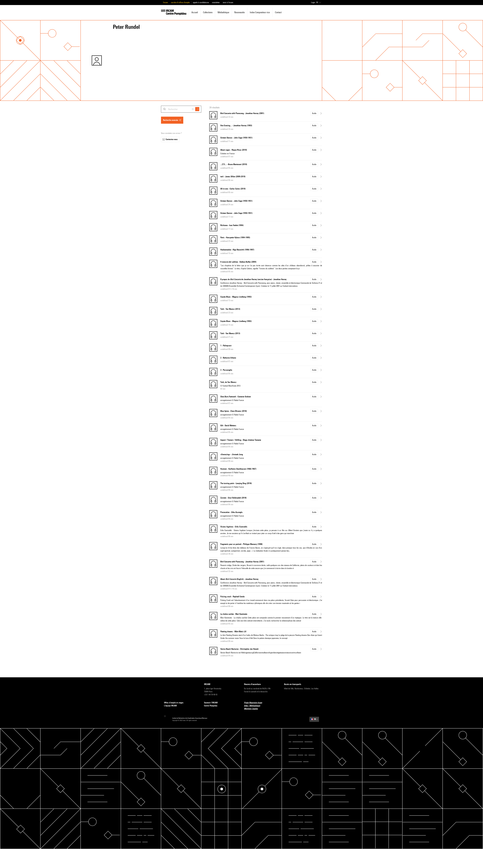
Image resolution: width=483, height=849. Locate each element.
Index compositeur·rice (260, 12)
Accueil (194, 12)
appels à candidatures (201, 2)
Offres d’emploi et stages (174, 702)
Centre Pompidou (210, 705)
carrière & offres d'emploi (180, 2)
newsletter (216, 2)
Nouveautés (239, 12)
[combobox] (181, 109)
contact (278, 12)
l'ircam (165, 2)
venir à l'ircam (228, 2)
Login (313, 2)
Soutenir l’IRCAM (211, 702)
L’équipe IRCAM (170, 705)
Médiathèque (223, 12)
